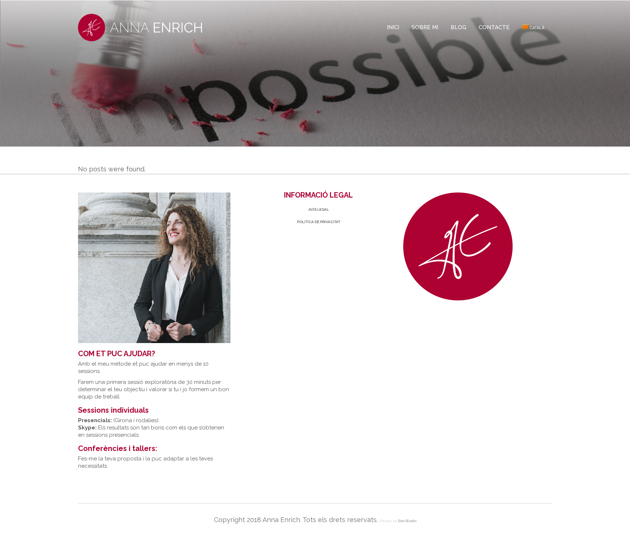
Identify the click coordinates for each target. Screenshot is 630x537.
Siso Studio (407, 521)
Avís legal (318, 209)
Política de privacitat (318, 222)
